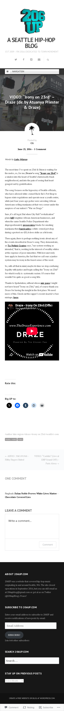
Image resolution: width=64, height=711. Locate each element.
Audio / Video (11, 439)
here (15, 297)
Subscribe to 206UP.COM (21, 607)
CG (32, 143)
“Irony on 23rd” (48, 173)
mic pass (45, 283)
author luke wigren (15, 434)
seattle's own (53, 434)
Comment (48, 544)
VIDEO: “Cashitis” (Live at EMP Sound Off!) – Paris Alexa (46, 460)
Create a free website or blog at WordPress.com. (32, 698)
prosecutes (29, 225)
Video (20, 439)
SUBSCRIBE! (14, 635)
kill (12, 217)
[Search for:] (32, 660)
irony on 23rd (38, 434)
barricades (25, 228)
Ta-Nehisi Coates (17, 245)
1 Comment (40, 149)
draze (28, 434)
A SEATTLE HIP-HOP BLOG (31, 43)
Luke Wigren (20, 159)
